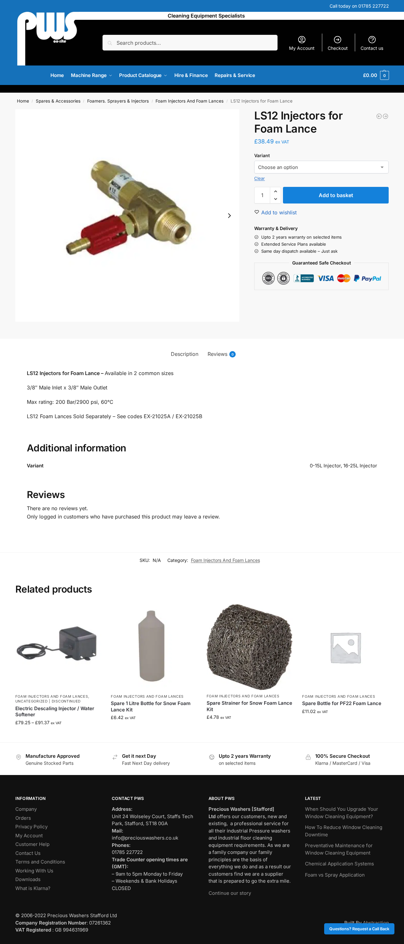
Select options (58, 736)
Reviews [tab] (221, 354)
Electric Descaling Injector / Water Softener (54, 711)
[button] (376, 75)
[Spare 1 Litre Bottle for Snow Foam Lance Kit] (154, 647)
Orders (23, 818)
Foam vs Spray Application (335, 875)
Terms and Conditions (40, 862)
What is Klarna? (32, 888)
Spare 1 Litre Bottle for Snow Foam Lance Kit (151, 706)
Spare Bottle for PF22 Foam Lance (341, 703)
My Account (302, 48)
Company (26, 809)
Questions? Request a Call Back (359, 928)
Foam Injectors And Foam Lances (190, 101)
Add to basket (336, 195)
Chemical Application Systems (339, 864)
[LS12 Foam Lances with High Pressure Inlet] (379, 116)
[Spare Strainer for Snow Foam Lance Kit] (250, 647)
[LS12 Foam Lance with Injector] (385, 116)
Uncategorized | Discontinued (48, 701)
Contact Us (28, 853)
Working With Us (34, 871)
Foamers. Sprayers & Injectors (118, 101)
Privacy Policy (31, 827)
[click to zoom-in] (127, 215)
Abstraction (376, 923)
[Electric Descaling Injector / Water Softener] (58, 647)
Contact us (372, 48)
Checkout (338, 48)
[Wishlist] (91, 613)
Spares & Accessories (58, 101)
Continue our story (230, 893)
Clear (259, 178)
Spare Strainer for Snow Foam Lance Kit (249, 706)
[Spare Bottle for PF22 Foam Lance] (345, 647)
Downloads (28, 879)
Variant (262, 155)
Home (23, 101)
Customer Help (32, 844)
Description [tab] (184, 354)
